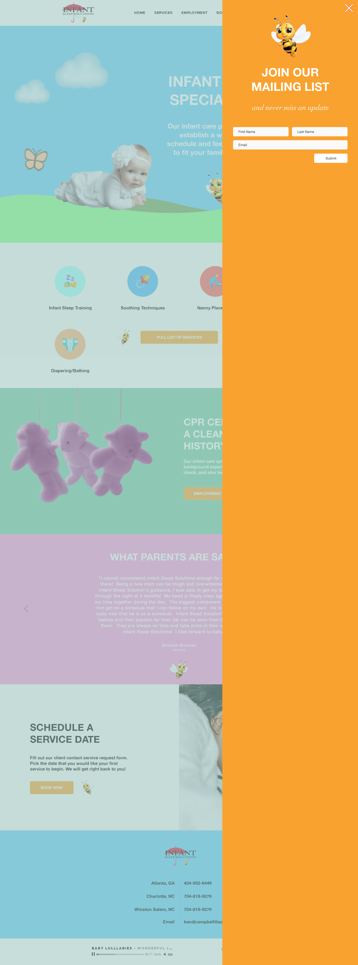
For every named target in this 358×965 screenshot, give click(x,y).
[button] (349, 8)
